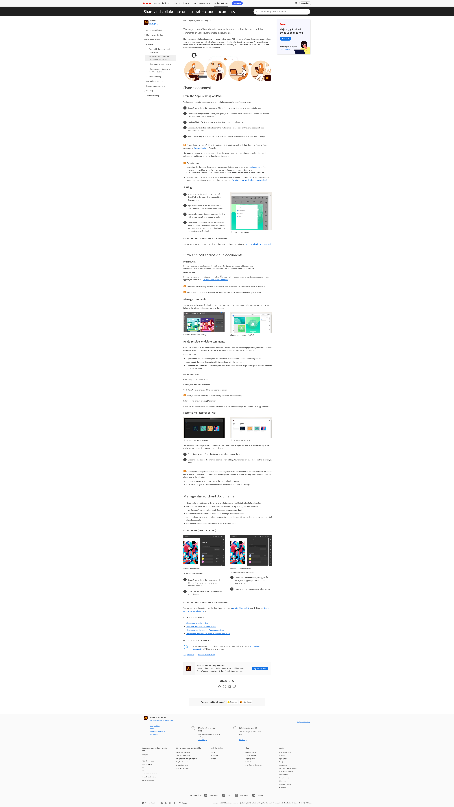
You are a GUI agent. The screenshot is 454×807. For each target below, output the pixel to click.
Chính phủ (213, 758)
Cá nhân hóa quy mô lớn (183, 752)
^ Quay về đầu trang (303, 722)
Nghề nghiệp (283, 758)
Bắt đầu (152, 728)
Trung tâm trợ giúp (250, 752)
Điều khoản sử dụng (256, 803)
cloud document (255, 167)
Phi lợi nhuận (214, 755)
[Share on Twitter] (224, 687)
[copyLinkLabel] (234, 687)
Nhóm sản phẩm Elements (149, 774)
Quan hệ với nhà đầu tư (286, 771)
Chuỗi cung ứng (283, 774)
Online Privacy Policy (206, 654)
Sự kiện (281, 762)
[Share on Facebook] (219, 687)
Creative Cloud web (201, 148)
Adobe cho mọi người (285, 784)
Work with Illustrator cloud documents (201, 626)
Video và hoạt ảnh (147, 764)
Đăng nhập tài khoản (285, 752)
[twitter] (170, 803)
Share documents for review (197, 623)
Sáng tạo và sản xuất (182, 762)
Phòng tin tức (283, 765)
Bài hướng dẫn (154, 734)
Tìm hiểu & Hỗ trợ (220, 3)
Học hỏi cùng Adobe (250, 762)
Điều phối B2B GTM (182, 765)
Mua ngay (237, 3)
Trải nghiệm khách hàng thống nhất (186, 758)
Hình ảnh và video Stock (149, 777)
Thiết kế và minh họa (148, 761)
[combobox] (281, 12)
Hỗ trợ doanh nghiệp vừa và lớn (254, 765)
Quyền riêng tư (244, 803)
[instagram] (166, 803)
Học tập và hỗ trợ (155, 726)
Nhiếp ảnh (145, 758)
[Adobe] (147, 3)
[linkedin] (174, 803)
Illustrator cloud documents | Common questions (205, 630)
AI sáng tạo (145, 754)
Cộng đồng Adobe (250, 758)
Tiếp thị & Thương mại (200, 3)
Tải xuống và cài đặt (250, 755)
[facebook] (162, 803)
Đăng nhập (305, 3)
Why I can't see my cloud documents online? (249, 180)
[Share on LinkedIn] (229, 687)
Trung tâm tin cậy (284, 778)
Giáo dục (213, 752)
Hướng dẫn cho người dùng (157, 731)
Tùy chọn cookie (268, 803)
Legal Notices (189, 654)
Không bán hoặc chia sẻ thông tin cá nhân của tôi (288, 803)
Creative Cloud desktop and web (258, 244)
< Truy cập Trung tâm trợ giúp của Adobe (161, 720)
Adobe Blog (282, 787)
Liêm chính (282, 781)
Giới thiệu (282, 755)
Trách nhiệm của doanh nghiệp (288, 768)
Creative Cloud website (241, 608)
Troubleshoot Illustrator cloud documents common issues (208, 634)
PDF (143, 767)
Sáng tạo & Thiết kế (160, 3)
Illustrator (153, 21)
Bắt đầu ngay (243, 740)
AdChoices (309, 803)
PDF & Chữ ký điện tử (180, 3)
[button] (296, 3)
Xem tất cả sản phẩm (148, 780)
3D (143, 770)
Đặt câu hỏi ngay (202, 740)
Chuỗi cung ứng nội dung (183, 755)
